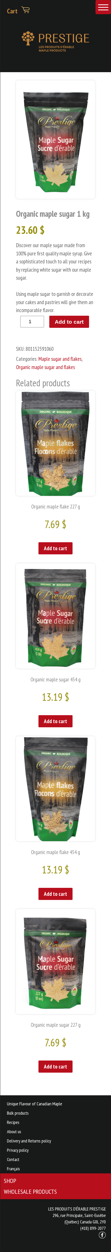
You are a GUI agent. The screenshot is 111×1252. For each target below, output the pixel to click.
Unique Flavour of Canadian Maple (34, 1104)
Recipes (13, 1122)
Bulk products (18, 1113)
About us (14, 1131)
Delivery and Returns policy (29, 1141)
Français (13, 1169)
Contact (13, 1159)
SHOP (10, 1181)
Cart (13, 10)
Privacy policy (18, 1150)
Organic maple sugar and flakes (45, 367)
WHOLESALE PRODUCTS (30, 1192)
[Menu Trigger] (103, 7)
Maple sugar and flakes (60, 358)
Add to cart (69, 322)
